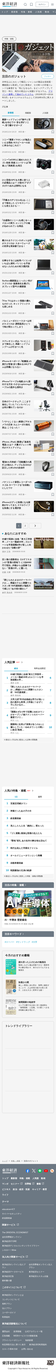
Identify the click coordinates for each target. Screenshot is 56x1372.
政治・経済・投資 (21, 1189)
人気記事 (9, 662)
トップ (4, 12)
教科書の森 (7, 1280)
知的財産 (29, 1340)
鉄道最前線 (15, 818)
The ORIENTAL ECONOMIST (15, 1232)
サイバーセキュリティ (12, 1214)
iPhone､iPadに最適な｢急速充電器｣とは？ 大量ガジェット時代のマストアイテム (16, 445)
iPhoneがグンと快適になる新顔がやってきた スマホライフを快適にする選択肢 (16, 505)
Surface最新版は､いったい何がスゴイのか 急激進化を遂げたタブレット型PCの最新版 (17, 283)
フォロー (47, 76)
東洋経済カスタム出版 (38, 1276)
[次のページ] (35, 525)
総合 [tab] (16, 668)
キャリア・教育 (39, 1189)
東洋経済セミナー (37, 1272)
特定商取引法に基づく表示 (14, 1344)
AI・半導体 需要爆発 (15, 920)
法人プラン (7, 1308)
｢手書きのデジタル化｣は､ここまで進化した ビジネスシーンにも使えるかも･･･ (16, 203)
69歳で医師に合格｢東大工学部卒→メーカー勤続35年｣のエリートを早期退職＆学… (26, 677)
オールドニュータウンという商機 (26, 855)
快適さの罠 (24, 982)
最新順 (14, 12)
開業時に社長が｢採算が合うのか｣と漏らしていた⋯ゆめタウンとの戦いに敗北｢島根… (27, 727)
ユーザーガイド (9, 1312)
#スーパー (9, 942)
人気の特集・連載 (15, 790)
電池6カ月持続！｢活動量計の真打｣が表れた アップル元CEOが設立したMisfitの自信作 (17, 465)
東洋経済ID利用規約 (38, 1344)
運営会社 (6, 1331)
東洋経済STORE (9, 1241)
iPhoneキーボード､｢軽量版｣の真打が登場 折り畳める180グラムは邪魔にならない (17, 364)
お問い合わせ (27, 1349)
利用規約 (6, 1317)
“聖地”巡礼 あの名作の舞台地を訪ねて (28, 840)
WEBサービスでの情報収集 (25, 1336)
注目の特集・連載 (14, 885)
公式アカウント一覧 (34, 1331)
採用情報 (17, 1331)
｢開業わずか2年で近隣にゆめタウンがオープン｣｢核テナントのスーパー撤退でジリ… (27, 714)
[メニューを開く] (52, 4)
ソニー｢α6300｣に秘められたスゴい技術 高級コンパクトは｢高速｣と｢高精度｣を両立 (17, 162)
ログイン (42, 4)
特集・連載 (26, 12)
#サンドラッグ (23, 942)
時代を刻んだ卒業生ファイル (24, 848)
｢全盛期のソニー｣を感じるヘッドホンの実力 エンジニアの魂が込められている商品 (17, 223)
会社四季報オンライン (12, 1237)
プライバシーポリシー (12, 1340)
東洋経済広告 (8, 1276)
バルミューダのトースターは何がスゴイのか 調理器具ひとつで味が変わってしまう (17, 324)
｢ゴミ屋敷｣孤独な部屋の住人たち (26, 833)
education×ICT (8, 1209)
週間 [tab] (40, 797)
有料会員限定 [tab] (40, 668)
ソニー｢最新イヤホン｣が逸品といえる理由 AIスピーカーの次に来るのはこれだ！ (17, 142)
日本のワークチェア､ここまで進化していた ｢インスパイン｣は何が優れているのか (16, 404)
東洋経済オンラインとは (13, 1295)
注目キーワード (13, 934)
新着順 (11, 113)
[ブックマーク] (53, 132)
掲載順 (28, 113)
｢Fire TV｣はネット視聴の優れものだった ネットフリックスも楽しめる (16, 304)
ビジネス (6, 1189)
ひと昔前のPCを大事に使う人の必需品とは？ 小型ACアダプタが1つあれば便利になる (16, 183)
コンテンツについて (11, 1299)
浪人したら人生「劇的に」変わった (27, 826)
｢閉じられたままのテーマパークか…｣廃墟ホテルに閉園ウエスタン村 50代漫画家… (26, 689)
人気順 (38, 12)
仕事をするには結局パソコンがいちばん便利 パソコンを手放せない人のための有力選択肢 (17, 263)
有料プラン (7, 1304)
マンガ (5, 1184)
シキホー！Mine (9, 1250)
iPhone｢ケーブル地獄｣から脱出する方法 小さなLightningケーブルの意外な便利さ (17, 384)
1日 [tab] (16, 797)
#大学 (34, 942)
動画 (47, 12)
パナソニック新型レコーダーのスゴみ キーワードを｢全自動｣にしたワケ (17, 485)
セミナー (15, 1184)
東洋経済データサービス (13, 1272)
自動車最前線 (16, 863)
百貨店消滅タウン (18, 803)
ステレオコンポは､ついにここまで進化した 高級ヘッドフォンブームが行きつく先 (16, 344)
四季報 (28, 1184)
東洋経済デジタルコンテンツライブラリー (20, 1246)
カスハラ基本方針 (10, 1349)
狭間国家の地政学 (27, 1002)
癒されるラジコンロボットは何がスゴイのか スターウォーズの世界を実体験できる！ (17, 243)
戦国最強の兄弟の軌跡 (21, 870)
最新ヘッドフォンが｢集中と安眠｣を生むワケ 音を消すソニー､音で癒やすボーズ (16, 122)
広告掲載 (6, 1336)
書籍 (39, 1184)
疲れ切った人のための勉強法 (32, 962)
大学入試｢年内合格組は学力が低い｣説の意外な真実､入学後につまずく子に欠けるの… (27, 702)
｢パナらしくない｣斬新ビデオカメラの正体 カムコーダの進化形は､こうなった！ (17, 424)
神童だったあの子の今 (21, 811)
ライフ (5, 1195)
